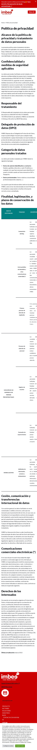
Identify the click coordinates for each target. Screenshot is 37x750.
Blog (4, 715)
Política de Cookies (25, 742)
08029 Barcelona (6, 687)
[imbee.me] (7, 12)
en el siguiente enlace (25, 639)
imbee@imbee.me (7, 700)
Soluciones (6, 710)
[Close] (35, 1)
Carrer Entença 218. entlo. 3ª (10, 683)
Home (3, 22)
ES (3, 719)
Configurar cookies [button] (8, 746)
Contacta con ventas (11, 717)
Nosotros (6, 713)
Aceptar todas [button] (20, 746)
